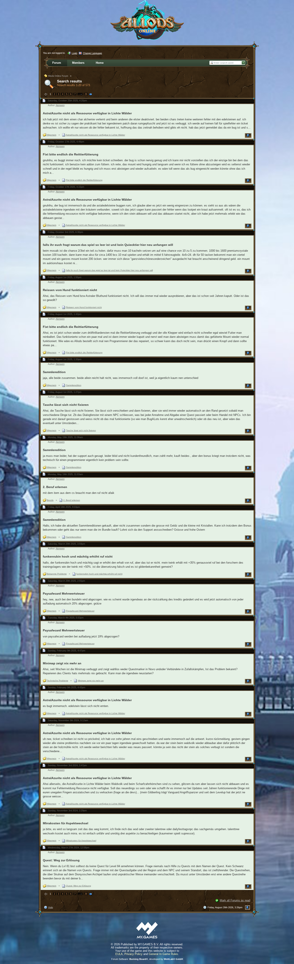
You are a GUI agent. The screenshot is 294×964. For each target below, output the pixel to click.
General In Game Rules (163, 954)
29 (86, 94)
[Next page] (91, 94)
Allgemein (51, 135)
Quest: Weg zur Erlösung (61, 860)
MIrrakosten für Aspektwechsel (65, 823)
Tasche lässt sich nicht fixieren (66, 404)
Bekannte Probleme (57, 574)
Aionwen (60, 105)
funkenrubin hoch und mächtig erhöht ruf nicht (78, 556)
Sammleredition (54, 372)
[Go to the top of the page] (248, 135)
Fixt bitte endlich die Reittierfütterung (70, 154)
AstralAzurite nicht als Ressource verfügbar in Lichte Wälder (87, 113)
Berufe (50, 500)
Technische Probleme (57, 680)
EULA (119, 954)
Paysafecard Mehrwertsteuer (64, 593)
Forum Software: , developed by (147, 959)
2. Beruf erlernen (55, 487)
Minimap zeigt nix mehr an (62, 663)
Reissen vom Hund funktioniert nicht (70, 290)
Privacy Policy (133, 954)
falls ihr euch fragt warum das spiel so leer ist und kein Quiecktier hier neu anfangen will (108, 244)
